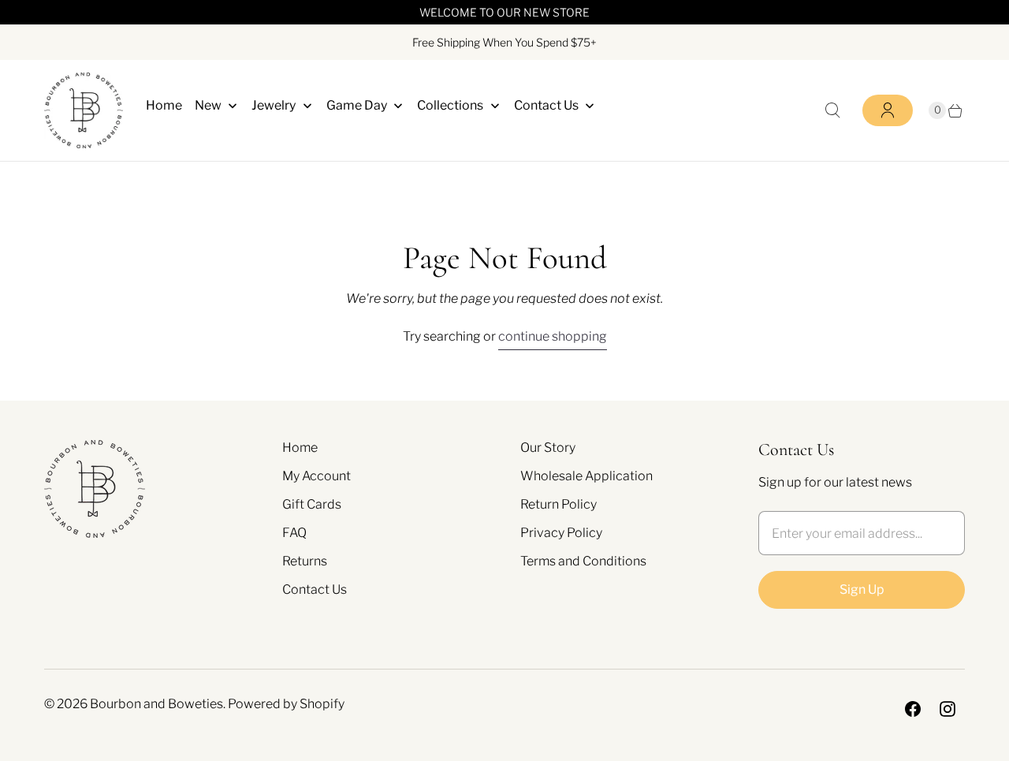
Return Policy (558, 504)
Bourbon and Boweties (156, 703)
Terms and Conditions (583, 561)
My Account (316, 475)
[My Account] (887, 110)
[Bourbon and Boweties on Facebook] (912, 709)
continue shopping (552, 336)
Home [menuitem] (164, 105)
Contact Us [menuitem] (546, 105)
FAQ (294, 532)
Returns (304, 561)
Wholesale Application (586, 475)
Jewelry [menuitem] (273, 105)
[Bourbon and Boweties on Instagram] (947, 709)
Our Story (547, 447)
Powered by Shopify (286, 703)
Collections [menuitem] (450, 105)
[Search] (832, 110)
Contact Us (314, 589)
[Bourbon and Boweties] (83, 110)
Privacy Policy (561, 532)
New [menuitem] (208, 105)
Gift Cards (311, 504)
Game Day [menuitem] (356, 105)
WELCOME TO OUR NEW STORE (504, 12)
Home (300, 447)
